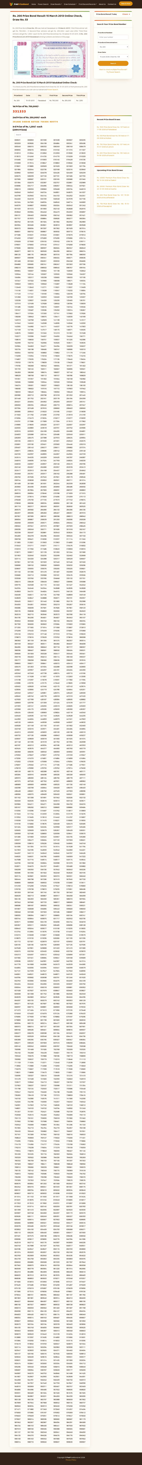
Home (34, 4)
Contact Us (112, 4)
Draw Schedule (69, 4)
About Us (102, 4)
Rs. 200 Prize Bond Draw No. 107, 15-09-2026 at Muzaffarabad (113, 196)
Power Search (43, 4)
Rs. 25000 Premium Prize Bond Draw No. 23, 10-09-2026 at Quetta (113, 187)
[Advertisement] (113, 97)
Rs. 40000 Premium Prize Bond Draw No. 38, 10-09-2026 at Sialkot (113, 179)
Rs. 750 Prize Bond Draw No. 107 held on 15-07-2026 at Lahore (113, 145)
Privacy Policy (71, 1460)
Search (113, 63)
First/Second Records (87, 4)
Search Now (125, 4)
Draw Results (56, 4)
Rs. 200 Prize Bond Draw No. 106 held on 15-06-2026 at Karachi (113, 154)
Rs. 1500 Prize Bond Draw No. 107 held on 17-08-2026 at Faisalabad (113, 128)
